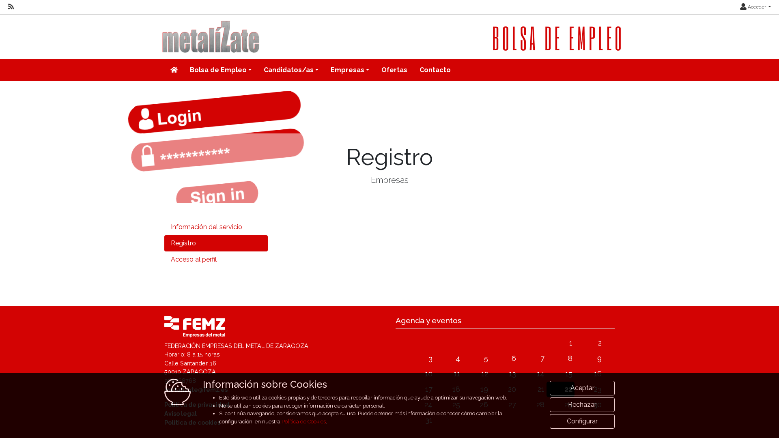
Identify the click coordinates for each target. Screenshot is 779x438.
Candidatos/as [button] (289, 70)
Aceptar (582, 388)
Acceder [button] (757, 7)
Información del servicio (206, 227)
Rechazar (582, 404)
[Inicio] (174, 70)
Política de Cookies (304, 422)
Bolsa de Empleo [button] (218, 70)
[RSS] (11, 7)
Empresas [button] (347, 70)
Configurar (582, 421)
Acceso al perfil (194, 259)
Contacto (435, 70)
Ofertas (394, 70)
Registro (183, 243)
